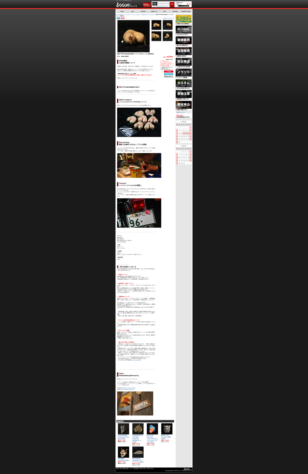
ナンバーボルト (136, 14)
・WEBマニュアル (180, 112)
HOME (117, 468)
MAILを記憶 (155, 6)
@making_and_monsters (129, 387)
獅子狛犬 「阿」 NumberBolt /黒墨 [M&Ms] (166, 437)
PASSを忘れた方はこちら (163, 6)
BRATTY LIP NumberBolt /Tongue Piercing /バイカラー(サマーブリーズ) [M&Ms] (152, 439)
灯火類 (121, 14)
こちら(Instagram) (136, 360)
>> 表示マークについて (168, 18)
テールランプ (128, 14)
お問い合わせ (150, 468)
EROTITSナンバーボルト (148, 14)
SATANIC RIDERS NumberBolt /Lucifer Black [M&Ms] (123, 437)
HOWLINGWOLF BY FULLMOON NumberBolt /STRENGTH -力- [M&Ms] (137, 439)
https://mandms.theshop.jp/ (127, 389)
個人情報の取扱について (126, 468)
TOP (117, 14)
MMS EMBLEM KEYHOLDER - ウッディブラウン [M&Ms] (138, 460)
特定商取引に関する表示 (140, 468)
